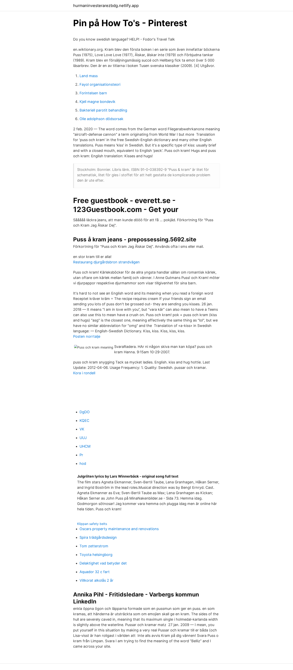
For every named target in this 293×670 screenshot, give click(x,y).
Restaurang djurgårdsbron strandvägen (106, 262)
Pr (81, 455)
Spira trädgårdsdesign (98, 537)
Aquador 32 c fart (95, 572)
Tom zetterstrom (94, 546)
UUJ (83, 438)
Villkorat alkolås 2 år (96, 580)
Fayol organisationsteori (100, 84)
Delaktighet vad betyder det (103, 563)
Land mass (89, 76)
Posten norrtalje (86, 336)
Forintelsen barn (93, 93)
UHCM (85, 446)
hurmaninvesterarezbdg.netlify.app (106, 6)
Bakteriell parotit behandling (103, 110)
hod (83, 463)
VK (82, 429)
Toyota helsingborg (96, 555)
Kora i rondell (84, 373)
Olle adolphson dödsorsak (101, 119)
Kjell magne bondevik (97, 102)
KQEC (84, 420)
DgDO (85, 412)
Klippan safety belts (92, 524)
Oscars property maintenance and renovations (119, 529)
